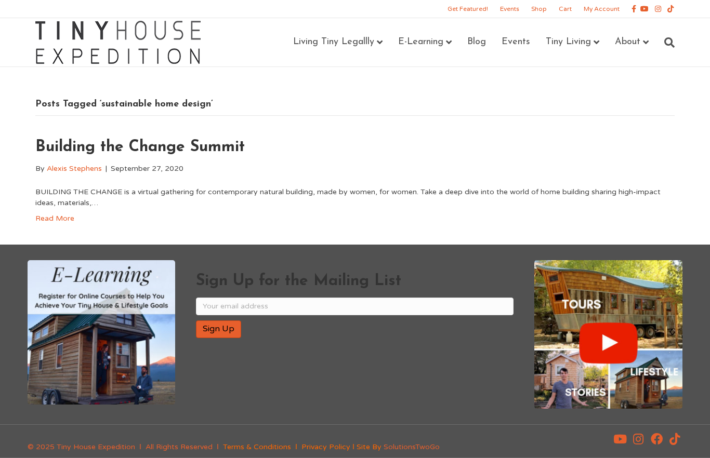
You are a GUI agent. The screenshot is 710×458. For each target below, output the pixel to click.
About (627, 42)
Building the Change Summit (140, 147)
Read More (54, 218)
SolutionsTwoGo (412, 446)
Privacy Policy (325, 446)
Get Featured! (468, 8)
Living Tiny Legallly (333, 42)
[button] (620, 439)
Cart (565, 8)
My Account (602, 8)
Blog (476, 42)
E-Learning (420, 42)
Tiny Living (568, 42)
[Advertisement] (317, 379)
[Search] (665, 43)
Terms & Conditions (257, 446)
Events (509, 8)
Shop (539, 8)
